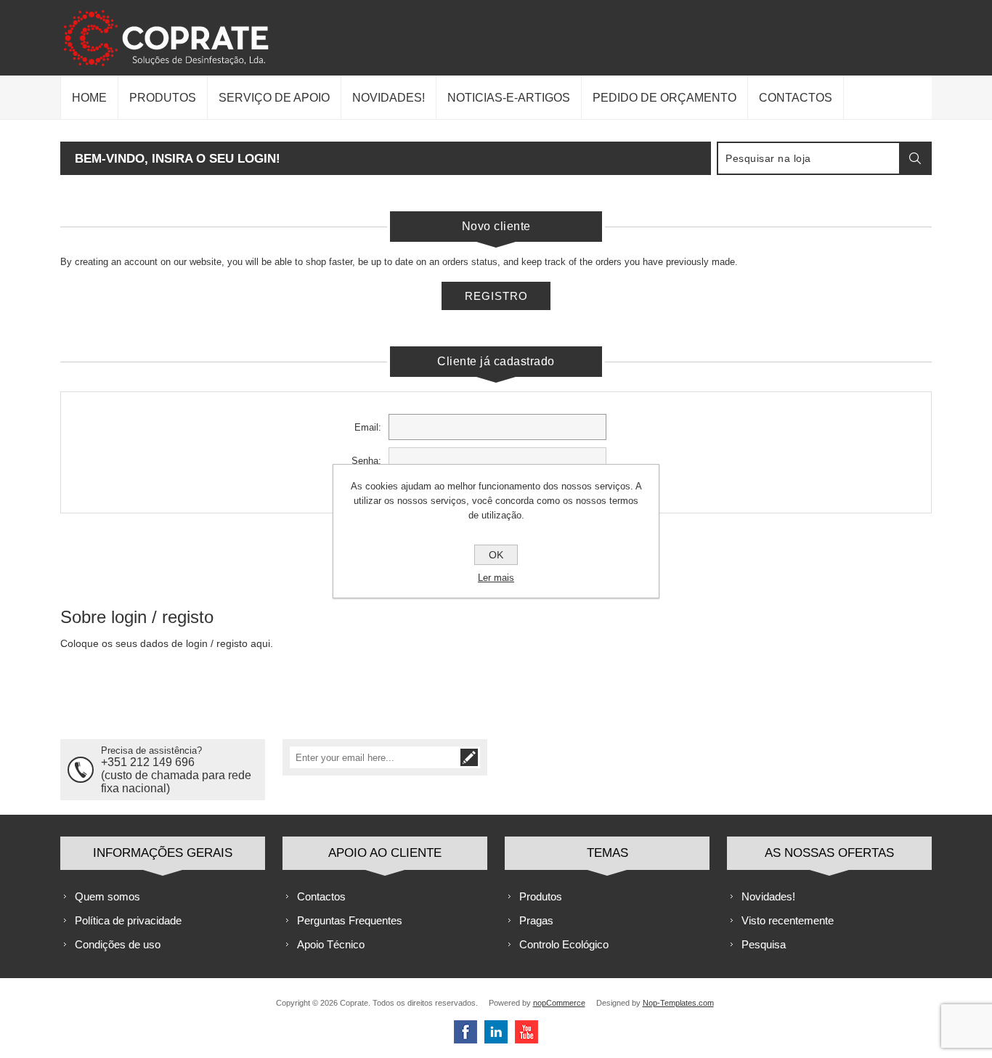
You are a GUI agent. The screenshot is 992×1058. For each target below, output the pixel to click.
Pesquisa (763, 944)
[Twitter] (496, 1031)
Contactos (321, 896)
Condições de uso (117, 944)
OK (496, 555)
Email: (367, 427)
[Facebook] (465, 1031)
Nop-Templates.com (678, 1002)
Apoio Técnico (331, 944)
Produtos (540, 896)
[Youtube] (526, 1031)
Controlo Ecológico (564, 944)
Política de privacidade (128, 920)
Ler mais (496, 577)
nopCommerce (559, 1002)
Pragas (536, 920)
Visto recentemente (787, 920)
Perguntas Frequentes (349, 920)
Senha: (366, 460)
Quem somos (107, 896)
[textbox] (809, 158)
